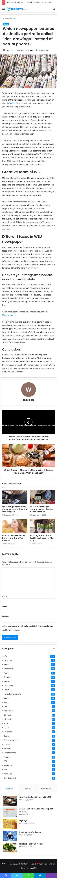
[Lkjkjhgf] (10, 824)
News (13, 18)
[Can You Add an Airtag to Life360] (10, 801)
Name (5, 596)
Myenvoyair (7, 315)
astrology (8, 774)
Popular (9, 788)
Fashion (7, 749)
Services (7, 715)
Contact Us (32, 868)
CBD (6, 761)
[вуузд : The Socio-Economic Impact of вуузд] (10, 812)
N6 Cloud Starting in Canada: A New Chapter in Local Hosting (41, 509)
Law (5, 706)
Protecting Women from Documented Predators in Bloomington (14, 509)
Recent (27, 788)
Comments (46, 788)
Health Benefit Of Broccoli (32, 844)
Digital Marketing (11, 740)
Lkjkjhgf (23, 820)
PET (5, 770)
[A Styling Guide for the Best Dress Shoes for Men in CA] (42, 526)
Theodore (9, 50)
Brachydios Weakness (30, 832)
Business (7, 677)
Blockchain (8, 681)
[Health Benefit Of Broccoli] (10, 847)
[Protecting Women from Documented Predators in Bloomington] (14, 497)
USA (5, 656)
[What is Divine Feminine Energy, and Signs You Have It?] (14, 526)
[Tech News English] (17, 9)
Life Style (8, 719)
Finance (7, 757)
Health (6, 690)
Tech (6, 673)
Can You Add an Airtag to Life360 (35, 797)
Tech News (8, 685)
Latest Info (8, 660)
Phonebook (8, 669)
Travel (6, 728)
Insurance (8, 765)
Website (5, 616)
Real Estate (8, 711)
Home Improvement (12, 694)
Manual (7, 698)
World (6, 664)
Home (7, 18)
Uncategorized (10, 753)
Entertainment (10, 778)
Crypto (7, 744)
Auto (6, 723)
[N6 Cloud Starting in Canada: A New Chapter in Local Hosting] (42, 497)
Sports (6, 736)
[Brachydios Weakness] (10, 836)
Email (5, 606)
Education (8, 732)
